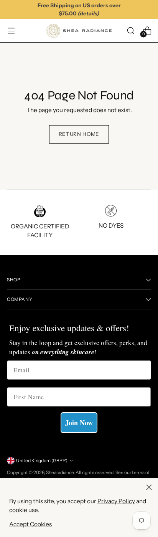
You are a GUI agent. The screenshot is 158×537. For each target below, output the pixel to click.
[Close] (149, 487)
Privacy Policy (116, 501)
